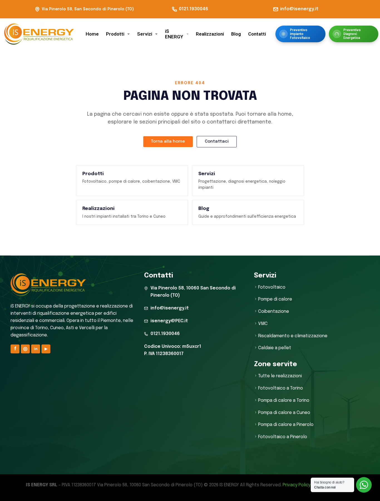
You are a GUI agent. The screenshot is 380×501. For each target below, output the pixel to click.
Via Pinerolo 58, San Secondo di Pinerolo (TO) (88, 9)
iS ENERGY (174, 33)
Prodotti (115, 34)
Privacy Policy (296, 485)
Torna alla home (168, 141)
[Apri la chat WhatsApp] (364, 485)
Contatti (257, 34)
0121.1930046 (193, 9)
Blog (236, 34)
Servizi (144, 34)
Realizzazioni (210, 34)
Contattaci (217, 141)
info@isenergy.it (299, 9)
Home (92, 34)
